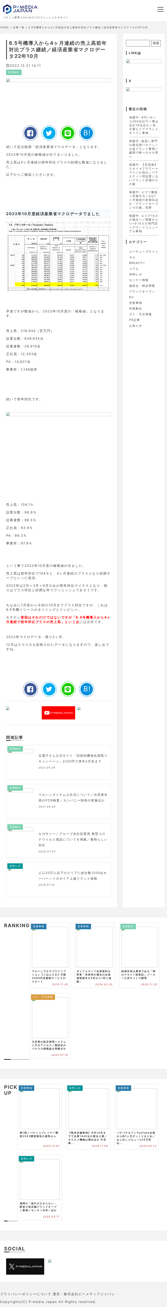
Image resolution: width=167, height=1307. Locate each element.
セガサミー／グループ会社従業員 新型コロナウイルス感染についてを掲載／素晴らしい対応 (73, 839)
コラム (134, 268)
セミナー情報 (139, 280)
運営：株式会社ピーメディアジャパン (84, 1294)
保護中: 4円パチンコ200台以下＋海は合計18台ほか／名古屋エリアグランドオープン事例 (143, 125)
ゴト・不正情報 (140, 314)
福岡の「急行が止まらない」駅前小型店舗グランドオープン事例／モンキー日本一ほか (38, 1207)
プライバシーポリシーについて (25, 1294)
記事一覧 (18, 27)
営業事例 (135, 302)
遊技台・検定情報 (142, 285)
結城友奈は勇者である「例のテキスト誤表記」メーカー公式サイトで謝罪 (138, 975)
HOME (4, 27)
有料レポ (15, 865)
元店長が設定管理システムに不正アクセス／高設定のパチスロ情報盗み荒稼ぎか (49, 1045)
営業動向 (14, 72)
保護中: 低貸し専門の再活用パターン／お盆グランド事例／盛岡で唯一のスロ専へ (143, 148)
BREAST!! (137, 263)
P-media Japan (43, 1302)
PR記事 (134, 320)
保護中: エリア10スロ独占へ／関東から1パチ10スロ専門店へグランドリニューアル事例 (143, 223)
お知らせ (135, 325)
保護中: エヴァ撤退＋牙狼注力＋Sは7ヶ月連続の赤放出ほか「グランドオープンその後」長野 (143, 199)
